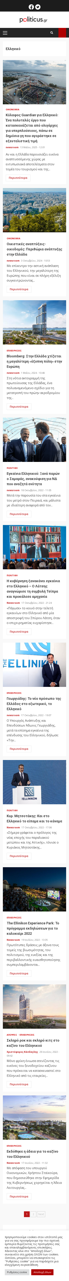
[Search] (51, 32)
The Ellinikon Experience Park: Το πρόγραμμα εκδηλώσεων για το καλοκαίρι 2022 (34, 889)
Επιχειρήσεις (14, 351)
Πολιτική (12, 468)
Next (41, 1214)
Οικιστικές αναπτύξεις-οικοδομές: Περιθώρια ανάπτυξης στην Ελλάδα (34, 210)
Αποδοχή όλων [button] (42, 1272)
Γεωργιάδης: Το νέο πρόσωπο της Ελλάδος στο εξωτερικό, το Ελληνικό (34, 665)
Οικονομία (12, 109)
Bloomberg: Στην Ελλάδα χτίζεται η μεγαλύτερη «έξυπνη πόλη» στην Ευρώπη (34, 322)
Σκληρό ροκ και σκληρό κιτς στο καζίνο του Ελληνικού (34, 1006)
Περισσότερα (18, 178)
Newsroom (14, 603)
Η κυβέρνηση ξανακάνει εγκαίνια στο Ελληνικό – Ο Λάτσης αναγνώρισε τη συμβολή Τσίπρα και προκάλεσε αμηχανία (34, 547)
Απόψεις (12, 1035)
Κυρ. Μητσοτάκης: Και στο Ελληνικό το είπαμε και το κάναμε (34, 782)
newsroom (12, 147)
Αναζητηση (62, 33)
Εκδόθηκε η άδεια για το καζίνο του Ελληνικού (34, 1117)
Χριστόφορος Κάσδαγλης (23, 1052)
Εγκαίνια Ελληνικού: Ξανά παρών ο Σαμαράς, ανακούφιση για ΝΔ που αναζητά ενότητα (34, 440)
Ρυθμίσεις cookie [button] (17, 1272)
